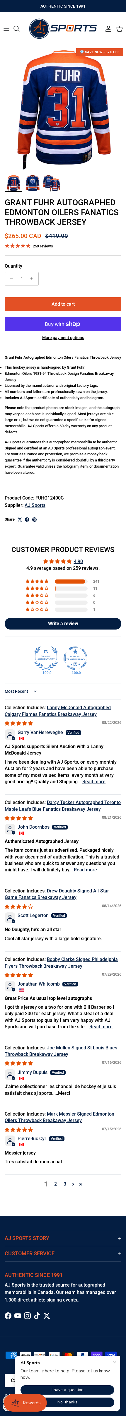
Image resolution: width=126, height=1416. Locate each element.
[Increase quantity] (33, 278)
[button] (37, 581)
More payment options (63, 337)
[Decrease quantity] (10, 278)
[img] (19, 723)
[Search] (19, 28)
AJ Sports (35, 505)
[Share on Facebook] (27, 519)
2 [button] (55, 1184)
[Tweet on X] (20, 519)
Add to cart (63, 304)
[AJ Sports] (63, 28)
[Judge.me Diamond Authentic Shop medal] (46, 658)
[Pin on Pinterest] (34, 519)
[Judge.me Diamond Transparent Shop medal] (75, 658)
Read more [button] (93, 781)
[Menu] (6, 28)
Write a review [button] (63, 623)
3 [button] (65, 1184)
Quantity (13, 266)
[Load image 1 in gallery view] (63, 108)
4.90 (78, 561)
